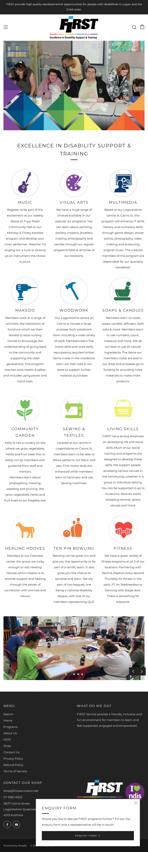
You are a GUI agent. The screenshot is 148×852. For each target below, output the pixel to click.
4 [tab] (78, 674)
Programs (10, 727)
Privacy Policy (13, 758)
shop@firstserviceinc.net (20, 791)
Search (8, 714)
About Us (10, 733)
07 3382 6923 (12, 797)
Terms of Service (15, 771)
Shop (7, 746)
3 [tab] (74, 674)
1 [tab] (66, 674)
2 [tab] (70, 674)
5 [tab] (82, 674)
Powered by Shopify (15, 845)
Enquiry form (86, 835)
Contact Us (11, 752)
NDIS (7, 739)
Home (7, 720)
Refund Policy (13, 765)
